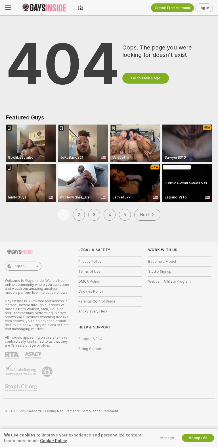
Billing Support (90, 349)
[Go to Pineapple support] (48, 371)
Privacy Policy (90, 262)
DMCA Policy (89, 281)
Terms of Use (89, 272)
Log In (204, 8)
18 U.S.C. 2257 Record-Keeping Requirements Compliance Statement (61, 411)
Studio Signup (159, 272)
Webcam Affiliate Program (169, 281)
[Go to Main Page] (44, 7)
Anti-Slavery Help (92, 311)
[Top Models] (80, 7)
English (19, 266)
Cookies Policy (90, 291)
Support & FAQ (90, 339)
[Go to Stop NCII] (21, 387)
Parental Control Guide (96, 301)
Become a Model (162, 262)
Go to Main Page (145, 78)
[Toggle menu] (8, 7)
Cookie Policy (53, 440)
